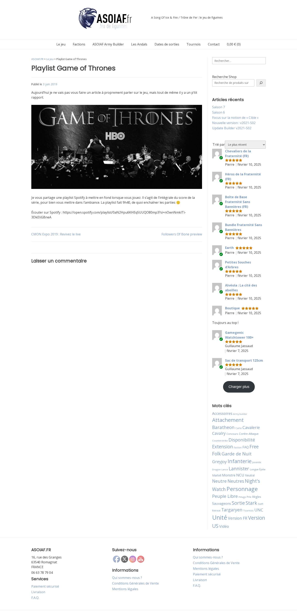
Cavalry (219, 433)
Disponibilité (242, 440)
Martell (216, 475)
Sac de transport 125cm (244, 360)
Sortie (238, 503)
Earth (229, 247)
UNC (258, 510)
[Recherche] (261, 82)
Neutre (219, 481)
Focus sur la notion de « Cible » (235, 117)
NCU (240, 474)
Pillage (242, 496)
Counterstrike (220, 440)
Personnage (242, 489)
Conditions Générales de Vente (135, 583)
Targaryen (231, 510)
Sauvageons (221, 503)
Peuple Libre (225, 496)
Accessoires (222, 413)
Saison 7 (218, 107)
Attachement (228, 419)
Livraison (38, 592)
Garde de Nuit (237, 454)
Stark (251, 503)
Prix (249, 497)
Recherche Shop (224, 77)
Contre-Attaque (249, 434)
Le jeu (60, 44)
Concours (232, 434)
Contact (214, 44)
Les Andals (139, 44)
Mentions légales (125, 589)
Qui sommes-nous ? (127, 577)
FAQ (245, 447)
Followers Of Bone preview (181, 234)
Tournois (193, 44)
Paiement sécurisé (45, 586)
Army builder (240, 414)
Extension (222, 446)
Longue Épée (257, 469)
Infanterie (239, 461)
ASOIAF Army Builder (108, 44)
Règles (256, 497)
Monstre (228, 475)
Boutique (232, 308)
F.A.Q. (35, 597)
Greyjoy (219, 461)
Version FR (237, 518)
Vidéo (224, 526)
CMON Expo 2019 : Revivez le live (56, 234)
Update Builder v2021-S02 (231, 128)
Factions (79, 44)
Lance (224, 469)
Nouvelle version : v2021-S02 (234, 123)
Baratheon (223, 427)
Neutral (250, 475)
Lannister (239, 468)
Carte (238, 428)
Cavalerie (251, 427)
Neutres (235, 481)
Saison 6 (218, 112)
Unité (219, 517)
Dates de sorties (167, 44)
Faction (238, 447)
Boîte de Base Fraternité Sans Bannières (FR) (237, 202)
